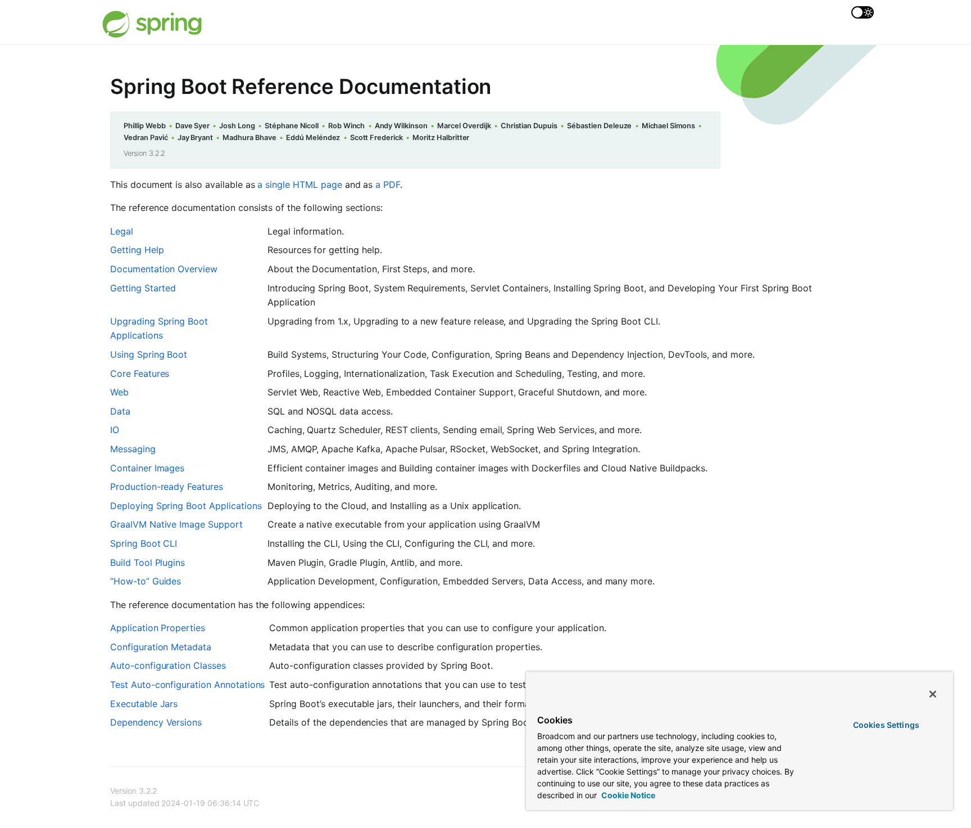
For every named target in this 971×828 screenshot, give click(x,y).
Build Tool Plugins (147, 562)
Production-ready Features (166, 486)
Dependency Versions (156, 722)
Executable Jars (144, 703)
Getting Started (143, 288)
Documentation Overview (163, 268)
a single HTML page (299, 184)
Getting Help (137, 249)
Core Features (139, 373)
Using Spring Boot (148, 354)
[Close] (932, 694)
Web (119, 392)
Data (120, 411)
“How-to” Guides (145, 581)
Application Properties (157, 627)
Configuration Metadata (160, 646)
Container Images (147, 468)
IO (114, 429)
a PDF (387, 184)
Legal (121, 231)
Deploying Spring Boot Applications (186, 505)
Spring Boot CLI (143, 543)
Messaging (133, 448)
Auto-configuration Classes (168, 665)
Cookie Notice (627, 795)
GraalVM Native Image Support (176, 524)
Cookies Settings (886, 725)
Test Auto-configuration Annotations (187, 684)
